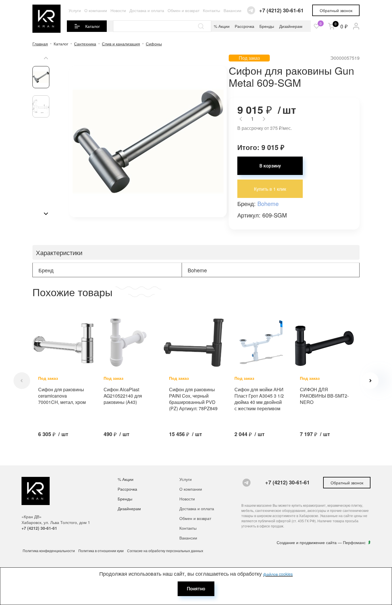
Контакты (211, 10)
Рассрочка (244, 26)
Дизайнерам (290, 26)
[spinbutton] (252, 118)
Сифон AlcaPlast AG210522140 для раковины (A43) (123, 395)
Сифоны (154, 44)
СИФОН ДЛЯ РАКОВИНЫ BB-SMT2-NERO (324, 395)
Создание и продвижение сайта (307, 542)
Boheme (268, 203)
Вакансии (232, 10)
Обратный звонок (336, 10)
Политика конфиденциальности (49, 550)
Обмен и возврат (183, 10)
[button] (45, 58)
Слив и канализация (121, 44)
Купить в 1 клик (270, 189)
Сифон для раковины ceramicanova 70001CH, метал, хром (62, 395)
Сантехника (85, 44)
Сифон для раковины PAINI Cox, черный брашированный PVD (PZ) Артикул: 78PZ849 (193, 399)
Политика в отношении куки (101, 550)
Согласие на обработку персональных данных (165, 550)
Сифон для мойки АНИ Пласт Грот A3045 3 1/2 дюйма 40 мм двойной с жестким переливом (259, 399)
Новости (118, 10)
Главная (40, 44)
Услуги (75, 10)
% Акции (222, 26)
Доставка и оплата (146, 10)
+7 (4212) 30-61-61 (281, 10)
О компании (95, 10)
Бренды (266, 26)
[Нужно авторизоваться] (316, 26)
